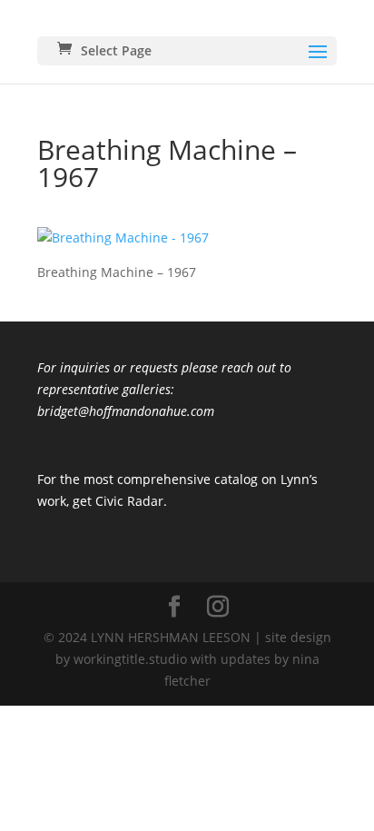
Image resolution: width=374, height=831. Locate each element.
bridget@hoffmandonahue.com (125, 411)
